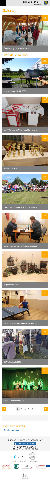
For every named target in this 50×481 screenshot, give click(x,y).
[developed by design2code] (19, 459)
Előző (4, 409)
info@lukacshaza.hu (25, 447)
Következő (46, 409)
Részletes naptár (11, 430)
